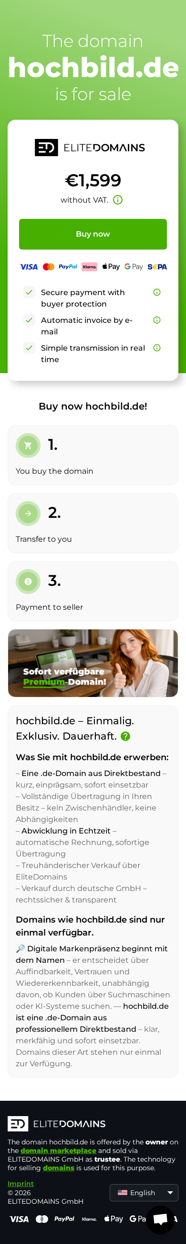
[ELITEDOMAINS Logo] (93, 1124)
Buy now (93, 234)
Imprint (21, 1183)
